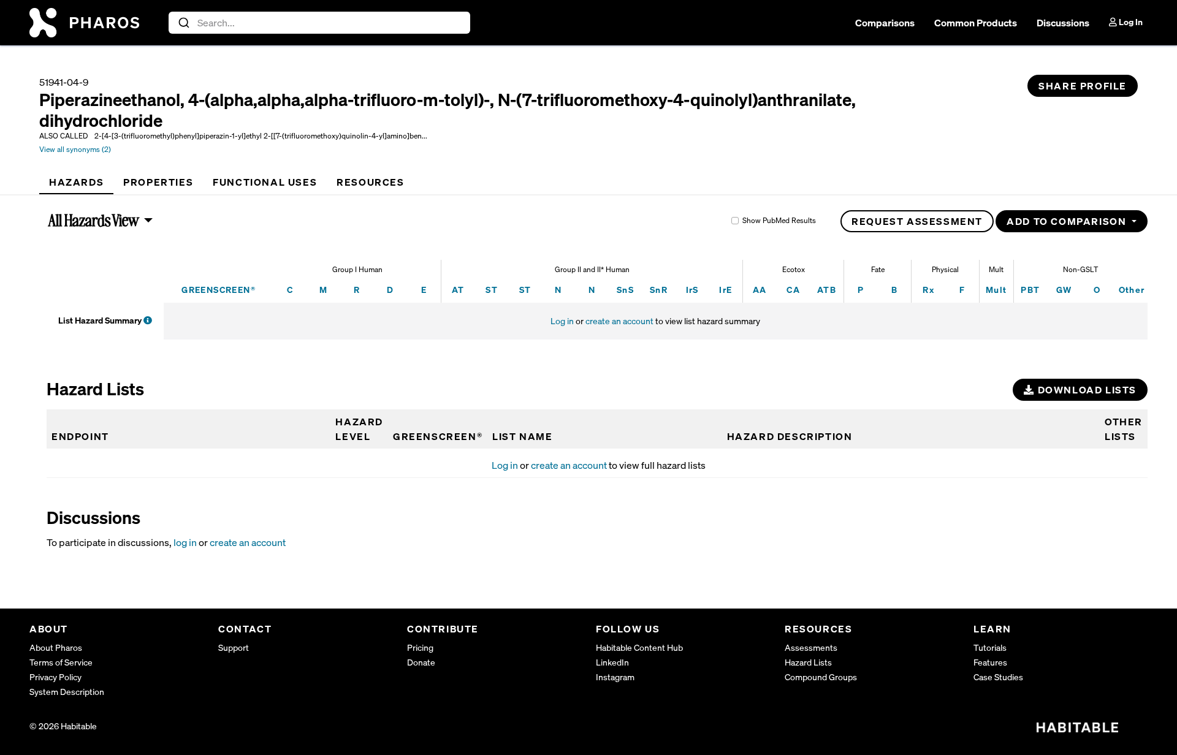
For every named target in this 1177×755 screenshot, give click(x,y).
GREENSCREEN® (218, 289)
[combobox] (320, 23)
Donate (421, 662)
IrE (725, 289)
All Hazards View (94, 220)
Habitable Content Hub (639, 647)
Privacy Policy (55, 677)
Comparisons (885, 22)
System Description (66, 691)
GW (1064, 289)
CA (793, 289)
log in (185, 542)
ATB (826, 289)
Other (1132, 289)
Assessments (811, 647)
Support (233, 647)
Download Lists (1086, 389)
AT (458, 289)
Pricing (420, 647)
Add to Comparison (1068, 221)
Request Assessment (917, 221)
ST (492, 289)
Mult (996, 289)
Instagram (615, 677)
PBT (1030, 289)
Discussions (1063, 22)
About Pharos (55, 647)
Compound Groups (821, 677)
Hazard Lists (808, 662)
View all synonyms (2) (75, 149)
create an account (619, 321)
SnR (659, 289)
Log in (562, 321)
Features (990, 662)
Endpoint (80, 436)
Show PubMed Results (779, 220)
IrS (692, 289)
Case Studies (998, 677)
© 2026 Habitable (63, 726)
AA (760, 289)
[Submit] (183, 23)
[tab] (76, 182)
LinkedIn (612, 662)
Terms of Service (61, 662)
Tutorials (990, 647)
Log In (1130, 22)
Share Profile (1082, 86)
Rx (928, 289)
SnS (625, 289)
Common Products (975, 22)
